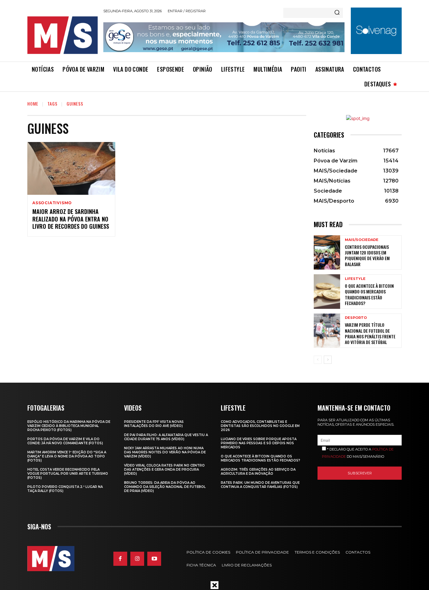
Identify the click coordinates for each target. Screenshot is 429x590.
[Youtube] (154, 558)
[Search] (337, 13)
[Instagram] (137, 558)
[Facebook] (120, 558)
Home (32, 103)
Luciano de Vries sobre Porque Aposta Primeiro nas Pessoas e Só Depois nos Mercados (258, 443)
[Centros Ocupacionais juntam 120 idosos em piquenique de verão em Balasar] (327, 252)
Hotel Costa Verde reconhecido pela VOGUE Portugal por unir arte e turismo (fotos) (67, 473)
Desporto (356, 318)
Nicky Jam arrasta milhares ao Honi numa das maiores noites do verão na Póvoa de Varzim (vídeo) (165, 452)
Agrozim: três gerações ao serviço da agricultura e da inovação (258, 471)
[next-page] (328, 360)
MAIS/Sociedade (361, 240)
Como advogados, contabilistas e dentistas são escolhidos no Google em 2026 (260, 426)
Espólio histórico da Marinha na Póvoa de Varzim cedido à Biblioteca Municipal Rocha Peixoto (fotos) (68, 426)
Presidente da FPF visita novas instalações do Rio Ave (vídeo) (154, 424)
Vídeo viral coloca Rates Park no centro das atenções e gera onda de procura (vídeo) (164, 469)
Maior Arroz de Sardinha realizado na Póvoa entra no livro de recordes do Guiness (70, 218)
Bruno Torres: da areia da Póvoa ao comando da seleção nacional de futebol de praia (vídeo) (165, 487)
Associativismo (52, 203)
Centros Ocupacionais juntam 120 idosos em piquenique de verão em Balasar (367, 255)
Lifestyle (355, 279)
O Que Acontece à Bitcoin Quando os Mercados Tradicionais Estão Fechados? (369, 294)
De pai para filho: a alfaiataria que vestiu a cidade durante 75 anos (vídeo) (166, 437)
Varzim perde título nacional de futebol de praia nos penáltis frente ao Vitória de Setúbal (370, 333)
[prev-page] (318, 360)
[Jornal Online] (62, 35)
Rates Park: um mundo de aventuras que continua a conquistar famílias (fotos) (260, 485)
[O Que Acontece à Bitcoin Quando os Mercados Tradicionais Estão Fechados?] (327, 291)
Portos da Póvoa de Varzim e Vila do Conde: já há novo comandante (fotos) (65, 441)
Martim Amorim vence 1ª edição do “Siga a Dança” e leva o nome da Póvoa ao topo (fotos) (66, 456)
